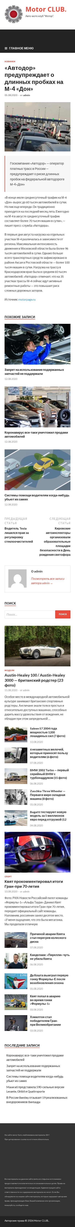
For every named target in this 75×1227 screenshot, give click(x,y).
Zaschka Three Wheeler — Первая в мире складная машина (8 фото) (47, 794)
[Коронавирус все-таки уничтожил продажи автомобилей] (37, 428)
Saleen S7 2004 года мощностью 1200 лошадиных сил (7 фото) (47, 732)
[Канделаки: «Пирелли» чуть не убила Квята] (16, 967)
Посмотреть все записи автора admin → (47, 581)
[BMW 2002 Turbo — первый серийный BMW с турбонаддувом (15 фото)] (16, 783)
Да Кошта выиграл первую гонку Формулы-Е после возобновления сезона (49, 979)
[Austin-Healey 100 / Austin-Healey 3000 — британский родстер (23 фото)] (37, 667)
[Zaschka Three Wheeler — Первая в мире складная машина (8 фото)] (16, 803)
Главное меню (21, 48)
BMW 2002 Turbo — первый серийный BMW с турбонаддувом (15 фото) (49, 773)
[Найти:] (37, 614)
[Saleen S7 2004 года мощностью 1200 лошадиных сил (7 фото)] (16, 741)
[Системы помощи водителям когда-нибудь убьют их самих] (37, 491)
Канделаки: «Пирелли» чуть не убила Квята (50, 956)
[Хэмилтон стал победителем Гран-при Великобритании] (16, 1030)
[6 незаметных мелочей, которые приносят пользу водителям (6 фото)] (16, 762)
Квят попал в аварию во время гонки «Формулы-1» (45, 999)
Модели (9, 670)
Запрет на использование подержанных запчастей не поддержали (34, 372)
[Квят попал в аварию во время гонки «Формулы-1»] (16, 1009)
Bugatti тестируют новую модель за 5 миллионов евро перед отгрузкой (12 (48, 815)
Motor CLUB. (45, 9)
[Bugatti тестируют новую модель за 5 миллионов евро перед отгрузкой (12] (16, 824)
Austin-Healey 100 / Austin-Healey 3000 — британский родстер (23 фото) (35, 680)
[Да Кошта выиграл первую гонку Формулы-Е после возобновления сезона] (16, 988)
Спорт (8, 877)
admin (26, 95)
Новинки (10, 61)
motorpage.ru (26, 299)
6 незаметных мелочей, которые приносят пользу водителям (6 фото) (49, 753)
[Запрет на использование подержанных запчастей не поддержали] (37, 365)
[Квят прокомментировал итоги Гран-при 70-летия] (37, 873)
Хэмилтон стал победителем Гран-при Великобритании (45, 1020)
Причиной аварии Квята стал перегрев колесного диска (48, 937)
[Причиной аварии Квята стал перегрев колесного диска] (16, 946)
